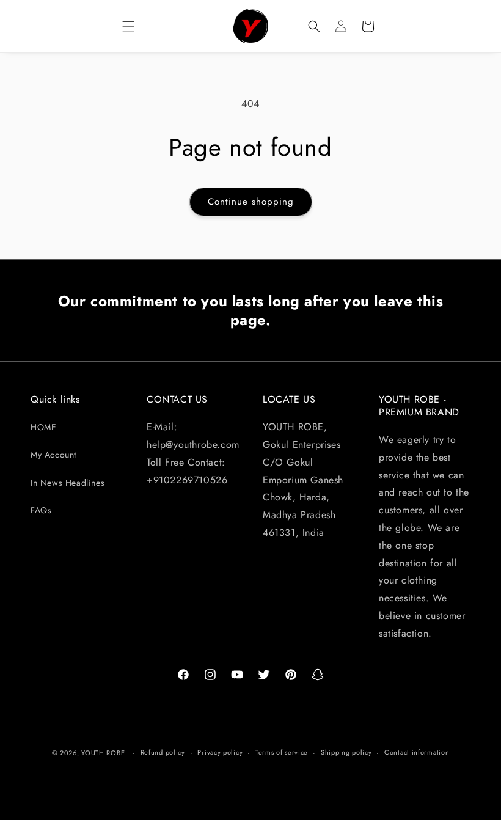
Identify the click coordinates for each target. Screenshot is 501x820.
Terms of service (281, 752)
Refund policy (163, 752)
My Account (53, 454)
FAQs (41, 510)
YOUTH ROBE (103, 753)
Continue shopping (251, 201)
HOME (43, 427)
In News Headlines (67, 483)
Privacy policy (220, 752)
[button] (128, 26)
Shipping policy (346, 752)
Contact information (416, 752)
